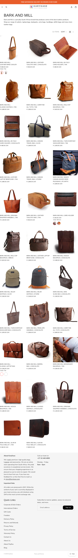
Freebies (7, 515)
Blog (5, 548)
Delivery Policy (9, 519)
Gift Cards (7, 512)
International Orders (11, 508)
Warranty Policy (9, 533)
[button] (64, 32)
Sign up (68, 508)
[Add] (48, 57)
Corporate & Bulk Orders (12, 505)
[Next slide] (22, 48)
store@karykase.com (13, 479)
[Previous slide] (3, 48)
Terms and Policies (39, 554)
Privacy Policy (8, 526)
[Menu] (2, 7)
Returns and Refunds (11, 523)
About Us (7, 541)
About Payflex (9, 544)
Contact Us (7, 537)
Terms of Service (9, 530)
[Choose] (22, 57)
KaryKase (10, 554)
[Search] (6, 7)
